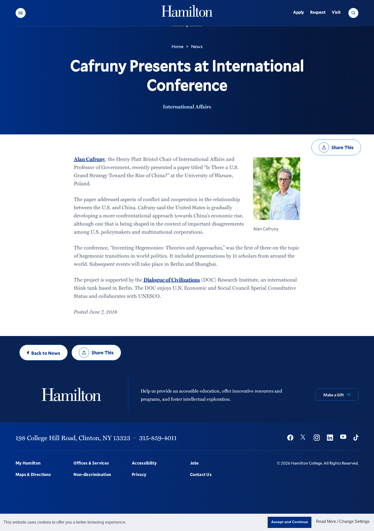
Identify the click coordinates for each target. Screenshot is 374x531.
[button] (20, 13)
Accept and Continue (289, 522)
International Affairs (187, 106)
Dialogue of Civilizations (171, 279)
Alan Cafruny (89, 159)
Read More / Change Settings (342, 521)
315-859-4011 (158, 437)
